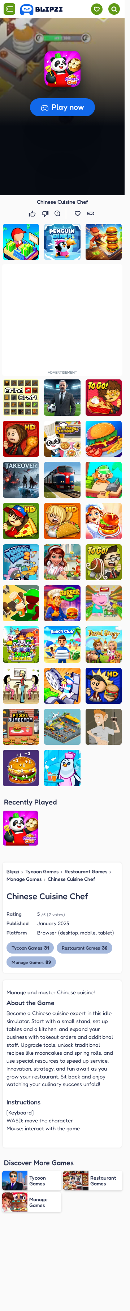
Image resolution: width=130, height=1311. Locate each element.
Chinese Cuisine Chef (71, 879)
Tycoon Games (41, 871)
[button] (62, 69)
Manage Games (24, 879)
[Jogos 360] (46, 9)
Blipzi (12, 871)
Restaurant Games (86, 871)
